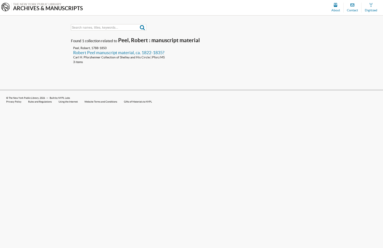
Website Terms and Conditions (100, 101)
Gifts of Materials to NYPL (138, 101)
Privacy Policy (13, 101)
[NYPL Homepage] (5, 7)
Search (142, 27)
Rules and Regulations (40, 101)
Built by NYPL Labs (60, 98)
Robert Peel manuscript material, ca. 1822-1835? (118, 52)
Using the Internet (68, 101)
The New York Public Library (24, 98)
